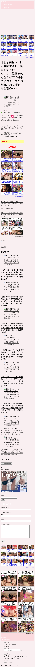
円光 (19, 213)
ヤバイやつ (8, 213)
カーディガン (5, 202)
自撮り (16, 214)
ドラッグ (3, 216)
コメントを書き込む (6, 463)
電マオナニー (5, 205)
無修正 (3, 213)
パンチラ (10, 203)
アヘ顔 (21, 214)
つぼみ (11, 202)
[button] (20, 650)
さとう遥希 (16, 202)
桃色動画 (7, 646)
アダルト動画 (5, 200)
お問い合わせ (11, 644)
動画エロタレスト (30, 57)
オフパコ (11, 214)
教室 (14, 203)
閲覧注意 (5, 214)
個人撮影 (15, 213)
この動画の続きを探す (10, 136)
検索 (2, 496)
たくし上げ (19, 203)
